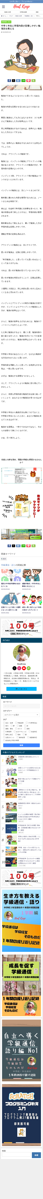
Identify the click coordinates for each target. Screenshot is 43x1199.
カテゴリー (7, 711)
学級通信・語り (6, 21)
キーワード (7, 702)
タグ (5, 719)
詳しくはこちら (21, 689)
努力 (4, 559)
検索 (21, 745)
